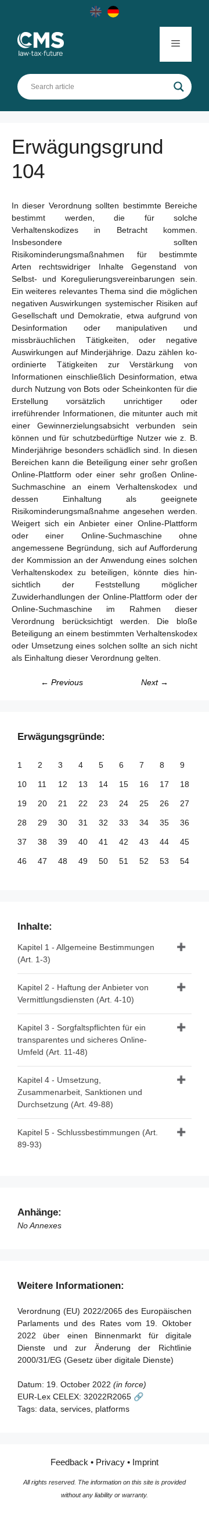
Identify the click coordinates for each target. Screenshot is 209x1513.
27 (186, 803)
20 (43, 803)
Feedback (69, 1462)
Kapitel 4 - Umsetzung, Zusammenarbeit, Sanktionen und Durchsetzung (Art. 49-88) (79, 1092)
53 (165, 861)
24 (125, 803)
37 (23, 841)
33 (125, 822)
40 (84, 841)
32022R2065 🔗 (113, 1396)
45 (186, 841)
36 (186, 822)
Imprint (145, 1462)
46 (23, 861)
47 (43, 861)
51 (125, 861)
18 (186, 784)
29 (43, 822)
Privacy (110, 1462)
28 (23, 822)
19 (23, 803)
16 (145, 784)
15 (125, 784)
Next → (154, 682)
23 (104, 803)
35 (165, 822)
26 (165, 803)
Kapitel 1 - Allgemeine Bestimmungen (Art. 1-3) (85, 953)
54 (186, 861)
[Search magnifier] (179, 87)
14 (104, 784)
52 (145, 861)
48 (64, 861)
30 (64, 822)
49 (84, 861)
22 (84, 803)
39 (64, 841)
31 (84, 822)
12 (64, 784)
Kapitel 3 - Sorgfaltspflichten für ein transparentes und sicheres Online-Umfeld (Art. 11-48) (82, 1040)
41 (104, 841)
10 (23, 784)
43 (145, 841)
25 (145, 803)
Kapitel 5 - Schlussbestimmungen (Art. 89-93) (87, 1138)
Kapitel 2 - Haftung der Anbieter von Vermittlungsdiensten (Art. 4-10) (83, 993)
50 (104, 861)
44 (165, 841)
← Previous (62, 682)
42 (125, 841)
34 (145, 822)
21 (64, 803)
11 (43, 784)
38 (43, 841)
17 (165, 784)
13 (84, 784)
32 (104, 822)
